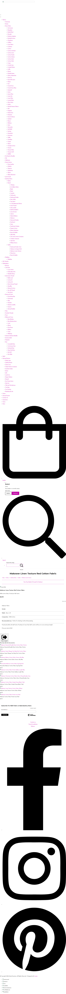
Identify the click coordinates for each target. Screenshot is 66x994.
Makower (12, 218)
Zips (6, 341)
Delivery (33, 726)
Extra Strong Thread (12, 284)
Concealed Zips (11, 343)
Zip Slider (10, 354)
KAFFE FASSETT (14, 209)
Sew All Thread (11, 290)
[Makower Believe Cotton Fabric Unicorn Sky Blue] (12, 657)
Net (9, 108)
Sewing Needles (11, 308)
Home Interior (8, 162)
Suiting (9, 131)
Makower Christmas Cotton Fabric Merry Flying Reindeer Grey (14, 678)
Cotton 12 (10, 279)
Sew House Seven (9, 381)
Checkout (15, 493)
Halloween (7, 160)
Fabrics (4, 19)
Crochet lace (11, 65)
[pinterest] (34, 971)
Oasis (11, 224)
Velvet (9, 143)
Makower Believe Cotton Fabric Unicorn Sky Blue (11, 659)
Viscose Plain (11, 149)
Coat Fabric (10, 44)
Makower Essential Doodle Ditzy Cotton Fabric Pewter (13, 647)
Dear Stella (13, 199)
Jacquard (10, 89)
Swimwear (10, 135)
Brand (9, 182)
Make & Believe (13, 215)
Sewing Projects (6, 395)
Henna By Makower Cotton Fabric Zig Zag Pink (11, 665)
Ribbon (9, 329)
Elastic (9, 325)
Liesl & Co (7, 374)
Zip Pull (9, 352)
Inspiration (5, 399)
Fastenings (10, 298)
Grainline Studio (9, 368)
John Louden (13, 207)
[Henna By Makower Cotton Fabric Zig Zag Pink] (11, 663)
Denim (9, 71)
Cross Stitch (10, 269)
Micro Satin (10, 102)
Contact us (33, 722)
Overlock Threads (9, 313)
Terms (4, 401)
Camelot (12, 193)
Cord (9, 323)
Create (35, 976)
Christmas (7, 21)
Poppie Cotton (13, 228)
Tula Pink (12, 240)
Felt (6, 158)
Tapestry (10, 168)
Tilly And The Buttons (10, 385)
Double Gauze (11, 73)
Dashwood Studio (14, 197)
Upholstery (10, 170)
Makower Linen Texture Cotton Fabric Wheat (10, 690)
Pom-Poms (10, 327)
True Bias (7, 387)
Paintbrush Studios (14, 226)
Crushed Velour (11, 67)
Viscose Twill (11, 151)
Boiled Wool (10, 32)
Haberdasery (6, 263)
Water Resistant (11, 174)
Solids (9, 244)
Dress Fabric (8, 25)
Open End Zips (11, 350)
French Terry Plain (12, 87)
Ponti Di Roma (11, 116)
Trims (9, 331)
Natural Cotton (11, 288)
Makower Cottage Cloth (16, 249)
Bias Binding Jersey (12, 321)
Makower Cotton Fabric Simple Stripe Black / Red (11, 684)
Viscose (9, 147)
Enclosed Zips (11, 348)
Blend (11, 191)
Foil (8, 83)
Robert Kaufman (14, 230)
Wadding (7, 257)
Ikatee (6, 370)
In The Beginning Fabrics (16, 203)
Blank (11, 189)
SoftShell (10, 129)
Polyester (10, 114)
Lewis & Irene (13, 211)
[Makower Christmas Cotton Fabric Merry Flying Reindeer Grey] (15, 676)
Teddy (9, 137)
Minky (9, 104)
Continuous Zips (11, 346)
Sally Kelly (12, 234)
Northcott (12, 222)
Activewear (10, 28)
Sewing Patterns (6, 358)
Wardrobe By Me (9, 391)
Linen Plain (10, 98)
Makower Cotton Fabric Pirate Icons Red (9, 696)
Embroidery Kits (11, 271)
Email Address (4, 709)
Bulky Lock (10, 277)
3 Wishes (12, 184)
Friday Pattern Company (11, 366)
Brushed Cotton (11, 38)
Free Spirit (12, 201)
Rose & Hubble (13, 232)
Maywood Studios (14, 220)
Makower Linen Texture (15, 251)
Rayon (9, 120)
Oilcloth (9, 166)
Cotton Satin (11, 59)
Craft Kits (7, 267)
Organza (10, 110)
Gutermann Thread (9, 275)
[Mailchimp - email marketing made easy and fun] (31, 715)
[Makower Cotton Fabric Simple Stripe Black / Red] (12, 682)
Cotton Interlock (11, 50)
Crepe (9, 63)
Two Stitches (8, 389)
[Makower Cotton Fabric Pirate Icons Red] (10, 694)
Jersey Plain (10, 94)
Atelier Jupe (8, 360)
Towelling (10, 139)
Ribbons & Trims (9, 317)
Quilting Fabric (8, 178)
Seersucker (10, 127)
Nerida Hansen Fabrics (13, 106)
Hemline (10, 302)
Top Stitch (10, 292)
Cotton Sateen (11, 56)
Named (7, 379)
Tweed (9, 141)
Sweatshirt (10, 133)
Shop (3, 577)
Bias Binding (10, 319)
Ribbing (9, 123)
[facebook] (34, 829)
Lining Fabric (11, 100)
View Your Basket (28, 582)
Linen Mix (10, 96)
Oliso (6, 310)
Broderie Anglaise (12, 36)
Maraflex (10, 286)
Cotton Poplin (11, 54)
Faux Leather (11, 164)
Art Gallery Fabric (14, 187)
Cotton (9, 48)
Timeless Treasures (14, 238)
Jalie (6, 372)
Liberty (12, 213)
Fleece (9, 81)
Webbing (10, 333)
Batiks (9, 180)
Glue (9, 300)
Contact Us (5, 397)
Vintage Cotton (11, 145)
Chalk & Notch (8, 362)
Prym (6, 315)
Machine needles (11, 304)
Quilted (9, 118)
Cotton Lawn (11, 52)
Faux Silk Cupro (11, 79)
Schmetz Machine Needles (11, 335)
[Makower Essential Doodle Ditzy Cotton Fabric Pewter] (13, 645)
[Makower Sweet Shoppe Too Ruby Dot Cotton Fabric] (13, 651)
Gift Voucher (6, 261)
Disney (6, 23)
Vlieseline (7, 339)
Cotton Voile (11, 61)
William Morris (13, 242)
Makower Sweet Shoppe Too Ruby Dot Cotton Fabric (12, 653)
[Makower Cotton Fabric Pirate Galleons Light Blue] (12, 669)
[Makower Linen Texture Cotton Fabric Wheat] (11, 688)
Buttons (7, 265)
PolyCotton (10, 112)
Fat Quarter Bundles (10, 156)
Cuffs (9, 69)
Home (4, 393)
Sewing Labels (8, 337)
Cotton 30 (10, 282)
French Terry (11, 85)
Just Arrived (8, 176)
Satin (9, 125)
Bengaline (10, 30)
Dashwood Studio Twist (15, 246)
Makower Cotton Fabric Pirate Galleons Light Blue (12, 671)
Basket (8, 493)
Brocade (9, 34)
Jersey (9, 92)
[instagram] (34, 904)
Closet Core (8, 364)
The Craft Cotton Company (16, 236)
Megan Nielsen (8, 377)
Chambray (10, 40)
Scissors (9, 306)
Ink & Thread (13, 205)
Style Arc (7, 383)
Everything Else (11, 296)
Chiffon (9, 42)
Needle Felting (11, 273)
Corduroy (10, 46)
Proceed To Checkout (37, 582)
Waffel (9, 154)
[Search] (21, 565)
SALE (4, 356)
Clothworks (13, 195)
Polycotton (12, 253)
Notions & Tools (9, 294)
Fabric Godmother (12, 75)
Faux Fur (10, 77)
